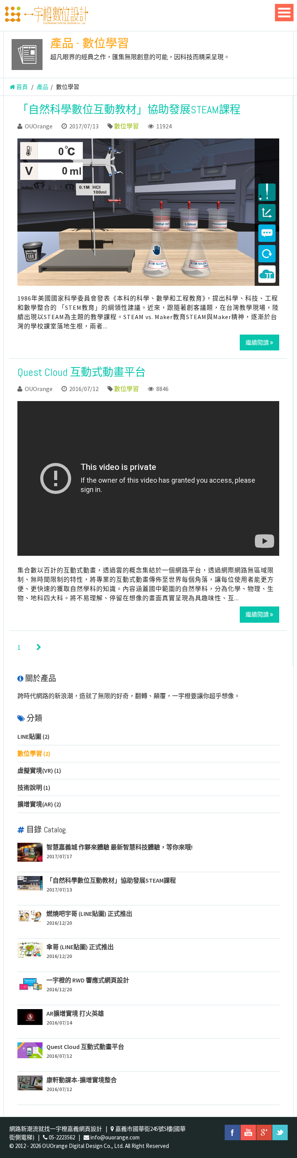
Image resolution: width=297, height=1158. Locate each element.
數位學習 (126, 126)
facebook (232, 1132)
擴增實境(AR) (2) (39, 804)
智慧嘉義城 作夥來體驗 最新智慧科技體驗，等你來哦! (119, 847)
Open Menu (284, 12)
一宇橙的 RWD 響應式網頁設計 (87, 980)
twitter (280, 1132)
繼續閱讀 (258, 342)
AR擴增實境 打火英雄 (75, 1013)
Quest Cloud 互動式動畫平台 (81, 372)
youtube (248, 1132)
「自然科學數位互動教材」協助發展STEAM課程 (129, 109)
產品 (42, 87)
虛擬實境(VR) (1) (39, 770)
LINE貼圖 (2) (33, 736)
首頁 (21, 87)
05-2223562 (62, 1137)
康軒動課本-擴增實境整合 (81, 1080)
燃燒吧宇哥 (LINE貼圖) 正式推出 (89, 913)
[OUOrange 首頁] (46, 15)
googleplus (264, 1132)
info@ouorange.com (115, 1137)
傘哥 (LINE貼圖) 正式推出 (80, 947)
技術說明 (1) (33, 787)
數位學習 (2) (33, 753)
